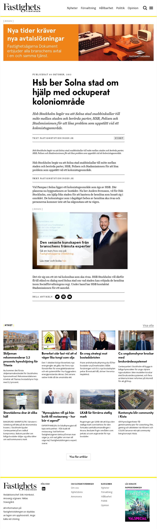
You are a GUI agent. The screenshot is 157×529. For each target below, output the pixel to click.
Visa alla (148, 325)
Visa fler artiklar (78, 456)
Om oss (75, 487)
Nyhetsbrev (77, 492)
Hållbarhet (106, 8)
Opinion (133, 8)
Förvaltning (88, 8)
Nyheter (72, 8)
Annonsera (76, 496)
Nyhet (119, 138)
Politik (120, 8)
